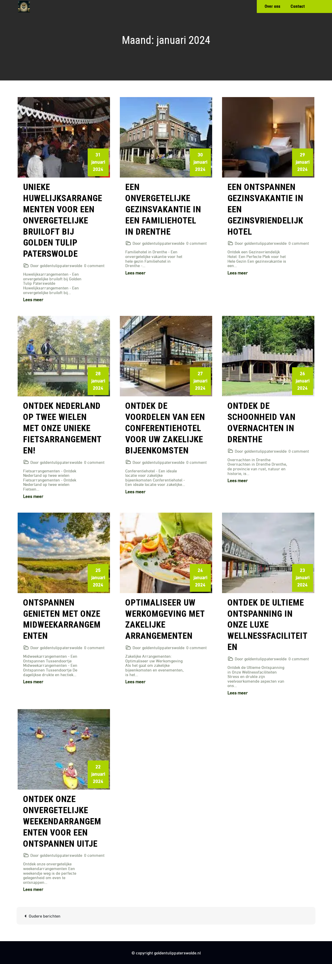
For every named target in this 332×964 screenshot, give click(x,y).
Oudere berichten (44, 916)
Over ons (272, 6)
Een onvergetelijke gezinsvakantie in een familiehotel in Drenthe (163, 209)
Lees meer (33, 299)
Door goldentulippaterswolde (56, 265)
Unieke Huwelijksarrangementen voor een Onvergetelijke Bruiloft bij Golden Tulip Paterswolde (62, 220)
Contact (297, 6)
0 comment (94, 265)
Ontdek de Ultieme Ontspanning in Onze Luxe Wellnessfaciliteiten (267, 625)
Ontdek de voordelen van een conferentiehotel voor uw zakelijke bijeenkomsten (165, 428)
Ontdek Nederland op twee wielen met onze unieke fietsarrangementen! (62, 428)
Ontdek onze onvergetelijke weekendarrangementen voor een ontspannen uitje (62, 821)
